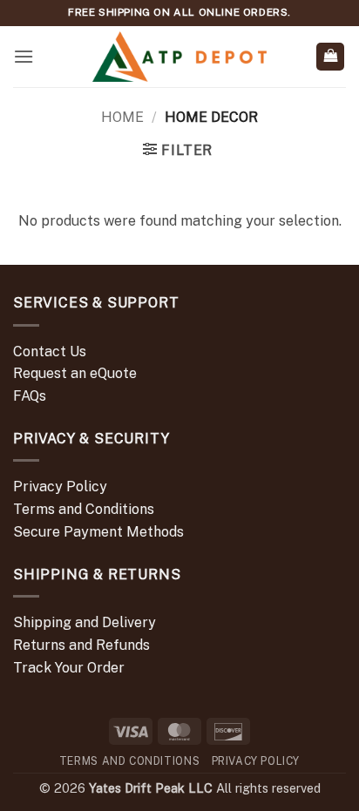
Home (122, 117)
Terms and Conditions (83, 509)
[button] (23, 56)
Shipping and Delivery (84, 622)
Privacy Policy (60, 486)
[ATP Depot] (179, 57)
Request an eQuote (75, 373)
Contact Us (49, 351)
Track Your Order (69, 667)
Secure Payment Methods (98, 532)
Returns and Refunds (81, 645)
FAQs (29, 396)
